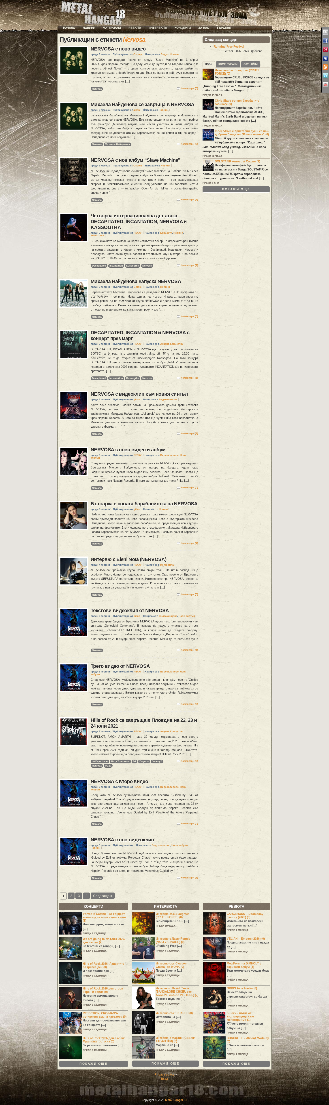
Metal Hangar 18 (176, 1100)
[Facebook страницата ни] (325, 41)
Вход (164, 1078)
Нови (208, 64)
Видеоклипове (168, 399)
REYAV (137, 232)
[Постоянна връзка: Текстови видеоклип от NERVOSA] (73, 622)
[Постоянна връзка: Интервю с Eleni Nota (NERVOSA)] (73, 571)
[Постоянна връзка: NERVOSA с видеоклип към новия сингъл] (73, 405)
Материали (112, 27)
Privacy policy (164, 1074)
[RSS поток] (325, 67)
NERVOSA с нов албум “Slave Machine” (135, 160)
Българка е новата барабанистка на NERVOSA (144, 503)
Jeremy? (157, 761)
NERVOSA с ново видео (118, 49)
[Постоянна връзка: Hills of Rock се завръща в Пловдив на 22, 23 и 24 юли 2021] (73, 731)
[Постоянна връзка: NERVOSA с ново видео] (73, 60)
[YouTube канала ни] (325, 84)
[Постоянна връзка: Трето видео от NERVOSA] (73, 677)
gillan (136, 110)
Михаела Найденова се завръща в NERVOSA (142, 104)
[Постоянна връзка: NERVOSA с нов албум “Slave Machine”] (73, 171)
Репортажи (97, 235)
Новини (89, 27)
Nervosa (97, 88)
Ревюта (134, 27)
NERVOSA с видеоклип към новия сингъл (139, 394)
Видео (165, 54)
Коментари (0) (189, 88)
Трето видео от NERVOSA (120, 666)
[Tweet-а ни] (325, 75)
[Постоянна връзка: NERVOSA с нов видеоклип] (73, 851)
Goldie (137, 287)
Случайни (251, 64)
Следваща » (102, 896)
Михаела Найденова (117, 144)
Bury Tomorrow (120, 761)
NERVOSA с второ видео (119, 781)
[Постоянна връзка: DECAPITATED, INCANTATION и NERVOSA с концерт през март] (73, 344)
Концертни (177, 343)
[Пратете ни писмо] (325, 32)
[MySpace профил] (325, 58)
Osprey (137, 54)
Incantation (116, 265)
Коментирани (227, 64)
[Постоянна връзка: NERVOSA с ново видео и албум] (73, 461)
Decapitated (99, 265)
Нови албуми (187, 616)
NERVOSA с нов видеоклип (122, 839)
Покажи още (236, 189)
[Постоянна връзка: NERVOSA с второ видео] (73, 793)
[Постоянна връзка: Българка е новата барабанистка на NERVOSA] (73, 515)
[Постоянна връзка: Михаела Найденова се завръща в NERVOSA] (73, 116)
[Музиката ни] (325, 49)
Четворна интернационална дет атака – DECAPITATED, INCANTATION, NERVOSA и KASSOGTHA (139, 221)
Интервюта (158, 27)
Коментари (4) (189, 543)
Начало (69, 27)
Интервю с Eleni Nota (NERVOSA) (128, 559)
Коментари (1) (189, 199)
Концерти (183, 27)
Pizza (108, 765)
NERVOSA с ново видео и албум (128, 449)
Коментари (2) (189, 761)
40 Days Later (100, 761)
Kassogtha (132, 265)
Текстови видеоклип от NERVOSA (130, 610)
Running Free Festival (229, 46)
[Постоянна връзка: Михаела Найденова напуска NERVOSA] (73, 293)
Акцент (164, 343)
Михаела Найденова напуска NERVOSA (136, 281)
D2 (134, 761)
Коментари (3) (189, 144)
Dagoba (144, 761)
